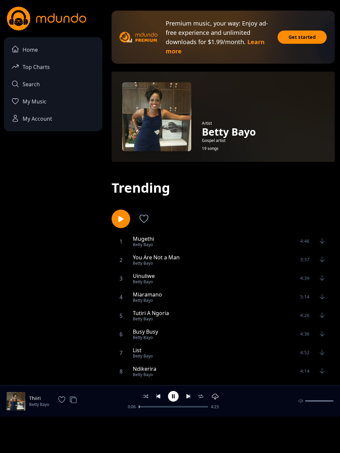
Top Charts (36, 67)
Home (30, 49)
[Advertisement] (170, 434)
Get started (302, 37)
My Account (37, 118)
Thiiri (35, 398)
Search (31, 84)
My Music (34, 101)
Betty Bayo (39, 404)
